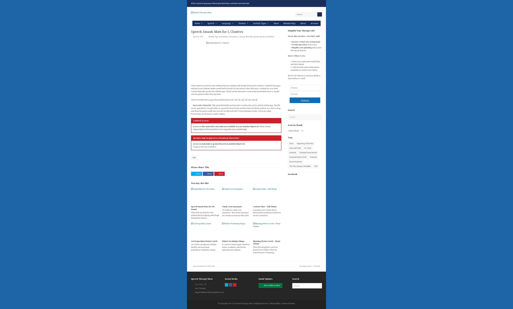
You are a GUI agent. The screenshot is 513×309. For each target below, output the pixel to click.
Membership (289, 23)
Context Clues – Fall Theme (265, 207)
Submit (305, 100)
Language (226, 23)
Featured (313, 157)
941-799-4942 (200, 288)
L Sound (241, 37)
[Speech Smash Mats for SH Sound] (205, 196)
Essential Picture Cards (297, 157)
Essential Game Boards (308, 153)
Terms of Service (288, 303)
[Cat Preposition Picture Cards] (205, 230)
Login (195, 147)
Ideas (276, 23)
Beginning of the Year (305, 143)
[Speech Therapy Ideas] (201, 12)
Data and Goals (295, 148)
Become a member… (209, 147)
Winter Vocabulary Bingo (233, 241)
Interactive (233, 37)
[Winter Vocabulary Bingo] (236, 230)
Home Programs (295, 162)
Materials (249, 37)
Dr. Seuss (307, 148)
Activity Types (259, 23)
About (303, 23)
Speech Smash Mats (266, 37)
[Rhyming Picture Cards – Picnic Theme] (267, 230)
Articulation (223, 37)
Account (314, 23)
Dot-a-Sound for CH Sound (204, 266)
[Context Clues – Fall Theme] (267, 196)
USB (194, 158)
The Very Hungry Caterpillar (300, 166)
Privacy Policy (275, 303)
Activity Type (213, 37)
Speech (211, 23)
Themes (242, 23)
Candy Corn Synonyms (232, 207)
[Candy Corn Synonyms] (236, 196)
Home (197, 23)
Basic (291, 143)
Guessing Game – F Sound (309, 266)
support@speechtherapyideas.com (207, 129)
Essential (292, 153)
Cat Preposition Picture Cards (204, 241)
